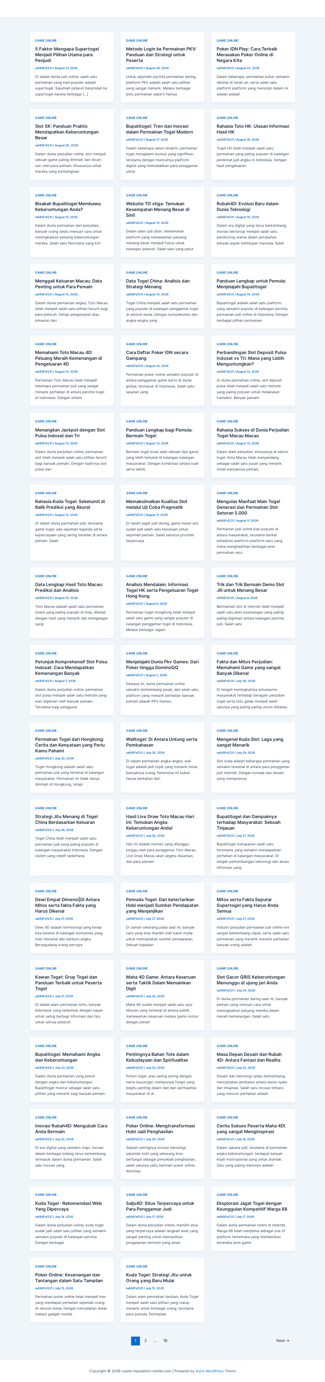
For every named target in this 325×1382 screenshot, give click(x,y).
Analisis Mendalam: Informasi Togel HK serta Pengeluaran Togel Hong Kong (162, 590)
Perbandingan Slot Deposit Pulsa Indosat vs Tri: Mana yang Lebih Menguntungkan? (251, 358)
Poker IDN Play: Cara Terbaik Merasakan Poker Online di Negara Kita (247, 54)
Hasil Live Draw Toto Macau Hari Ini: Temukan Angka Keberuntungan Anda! (160, 822)
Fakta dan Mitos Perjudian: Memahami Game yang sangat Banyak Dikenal (249, 667)
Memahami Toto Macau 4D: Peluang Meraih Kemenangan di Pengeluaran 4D (68, 358)
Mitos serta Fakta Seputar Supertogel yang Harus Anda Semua (247, 905)
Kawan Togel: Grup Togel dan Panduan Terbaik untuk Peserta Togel (68, 982)
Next (282, 1340)
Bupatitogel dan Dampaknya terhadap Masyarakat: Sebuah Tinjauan (249, 822)
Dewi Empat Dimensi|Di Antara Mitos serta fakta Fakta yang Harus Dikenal (67, 905)
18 (165, 1340)
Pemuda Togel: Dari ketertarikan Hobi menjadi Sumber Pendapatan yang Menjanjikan (162, 905)
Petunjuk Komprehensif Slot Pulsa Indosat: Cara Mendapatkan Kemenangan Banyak (71, 667)
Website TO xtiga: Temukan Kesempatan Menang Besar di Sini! (157, 209)
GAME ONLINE (46, 40)
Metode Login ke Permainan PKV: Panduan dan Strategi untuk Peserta (161, 54)
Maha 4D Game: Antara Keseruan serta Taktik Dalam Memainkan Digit (161, 982)
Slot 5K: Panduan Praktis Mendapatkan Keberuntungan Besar (67, 132)
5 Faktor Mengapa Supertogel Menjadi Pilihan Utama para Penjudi (67, 54)
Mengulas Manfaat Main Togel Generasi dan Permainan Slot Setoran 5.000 (248, 507)
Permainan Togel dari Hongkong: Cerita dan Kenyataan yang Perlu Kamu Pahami (70, 745)
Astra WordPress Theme (216, 1371)
